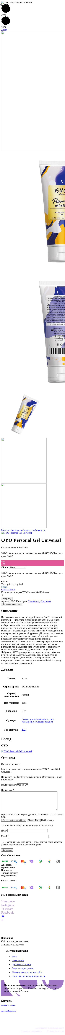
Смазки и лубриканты (33, 530)
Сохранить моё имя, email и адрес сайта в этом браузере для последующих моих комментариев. (31, 843)
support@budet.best (8, 1011)
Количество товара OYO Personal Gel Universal (25, 592)
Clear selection (8, 589)
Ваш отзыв (7, 790)
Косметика (16, 530)
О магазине (18, 960)
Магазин (5, 530)
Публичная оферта (55, 1031)
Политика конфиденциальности (28, 976)
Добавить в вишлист (11, 604)
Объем (4, 567)
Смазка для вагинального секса (38, 719)
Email (5, 836)
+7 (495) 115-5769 (8, 1005)
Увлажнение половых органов (37, 721)
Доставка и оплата (21, 964)
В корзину (6, 598)
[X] (2, 916)
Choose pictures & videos (13, 820)
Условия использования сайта (27, 972)
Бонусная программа (22, 968)
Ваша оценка (8, 784)
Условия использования (31, 1031)
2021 (24, 729)
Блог (14, 956)
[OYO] (16, 533)
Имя (4, 830)
